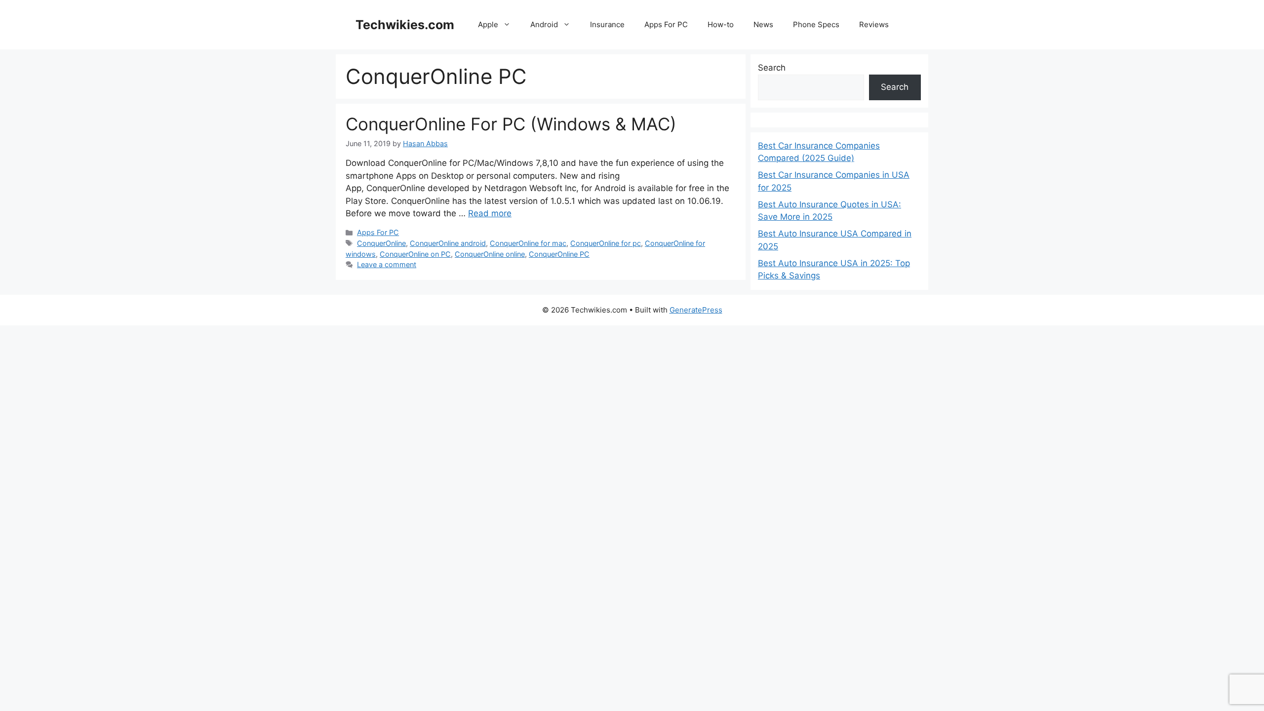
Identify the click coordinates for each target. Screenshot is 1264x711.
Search (772, 68)
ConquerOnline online (490, 254)
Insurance (607, 24)
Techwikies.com (405, 24)
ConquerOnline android (448, 243)
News (763, 24)
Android (544, 24)
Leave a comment (386, 264)
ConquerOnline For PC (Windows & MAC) (511, 124)
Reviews (874, 24)
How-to (721, 24)
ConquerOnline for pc (605, 243)
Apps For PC (666, 24)
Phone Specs (816, 24)
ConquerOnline (381, 243)
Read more (490, 213)
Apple (488, 24)
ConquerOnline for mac (528, 243)
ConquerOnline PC (559, 254)
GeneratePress (696, 310)
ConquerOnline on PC (415, 254)
